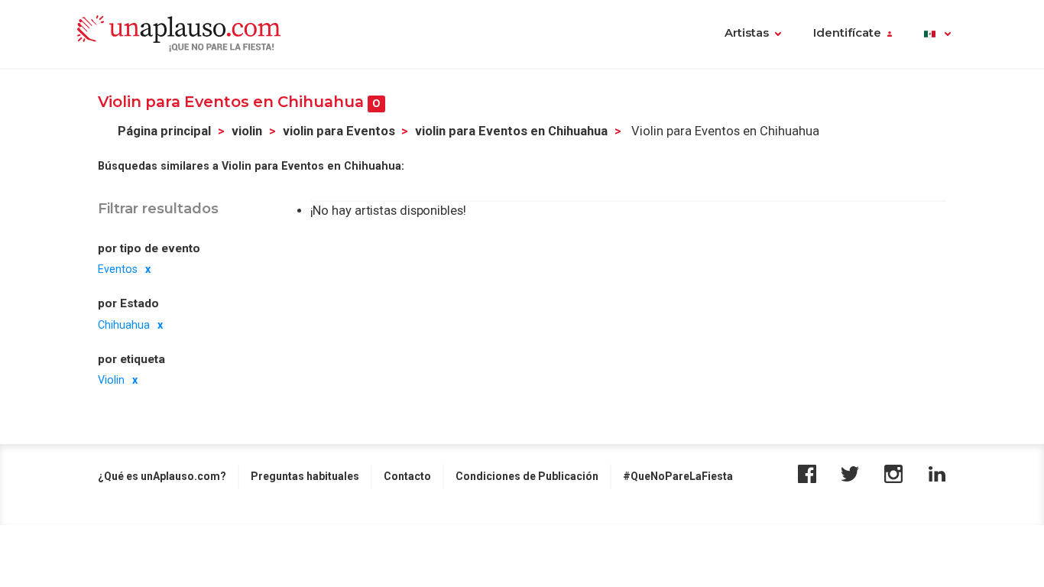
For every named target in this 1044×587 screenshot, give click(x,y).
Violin (111, 380)
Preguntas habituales (305, 476)
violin (247, 131)
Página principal (164, 131)
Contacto (407, 476)
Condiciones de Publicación (527, 476)
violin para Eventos (339, 131)
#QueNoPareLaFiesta (678, 476)
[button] (937, 34)
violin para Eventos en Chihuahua (511, 131)
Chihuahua (124, 325)
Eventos (118, 269)
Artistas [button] (747, 33)
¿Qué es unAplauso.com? (162, 476)
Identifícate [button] (847, 33)
